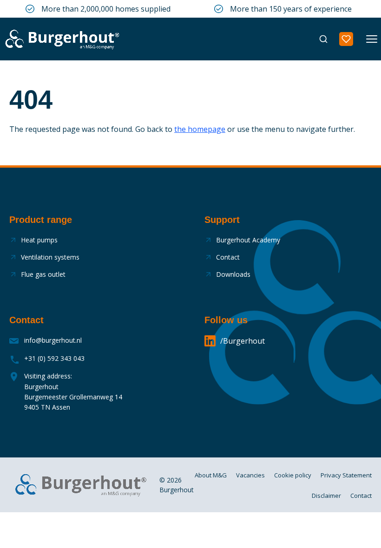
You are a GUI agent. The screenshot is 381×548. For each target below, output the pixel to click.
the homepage (199, 129)
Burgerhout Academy (248, 239)
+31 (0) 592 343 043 (54, 358)
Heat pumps (39, 239)
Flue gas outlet (43, 274)
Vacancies (250, 475)
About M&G (211, 475)
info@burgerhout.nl (53, 340)
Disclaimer (326, 495)
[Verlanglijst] (346, 39)
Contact (228, 257)
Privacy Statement (346, 475)
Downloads (233, 274)
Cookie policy (292, 475)
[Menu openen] (371, 39)
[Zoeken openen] (323, 39)
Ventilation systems (50, 257)
